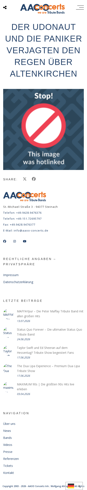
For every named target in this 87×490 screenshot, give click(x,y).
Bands (7, 438)
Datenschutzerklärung (18, 282)
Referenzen (11, 459)
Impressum (11, 275)
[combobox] (74, 486)
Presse (7, 452)
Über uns (9, 424)
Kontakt (8, 473)
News (7, 431)
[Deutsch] (74, 486)
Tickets (8, 466)
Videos (7, 445)
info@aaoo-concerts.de (31, 230)
